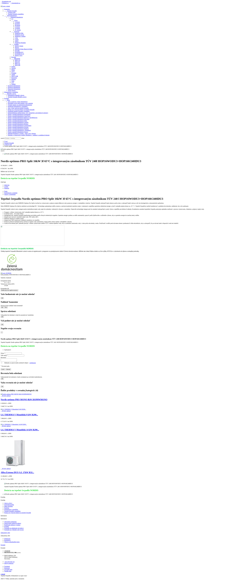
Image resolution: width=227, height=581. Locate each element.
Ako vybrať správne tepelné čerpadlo (18, 108)
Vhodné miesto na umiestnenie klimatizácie (20, 105)
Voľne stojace (12, 90)
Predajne (6, 508)
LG (12, 19)
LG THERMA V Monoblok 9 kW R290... (19, 415)
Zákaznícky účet (5, 532)
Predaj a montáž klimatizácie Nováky (18, 127)
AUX (13, 71)
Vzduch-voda (11, 12)
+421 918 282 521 (9, 561)
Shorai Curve (18, 55)
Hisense (13, 79)
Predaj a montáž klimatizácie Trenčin (18, 122)
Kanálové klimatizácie (14, 85)
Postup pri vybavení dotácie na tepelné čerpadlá (21, 109)
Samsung (15, 31)
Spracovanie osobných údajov (12, 523)
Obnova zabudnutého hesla (12, 542)
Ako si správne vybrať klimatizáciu (17, 101)
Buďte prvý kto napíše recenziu (9, 290)
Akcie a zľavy (8, 503)
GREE (13, 74)
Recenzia (3, 357)
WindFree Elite (19, 33)
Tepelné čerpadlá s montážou (12, 511)
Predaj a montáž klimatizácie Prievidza (18, 119)
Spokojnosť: (7, 350)
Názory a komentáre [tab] (10, 194)
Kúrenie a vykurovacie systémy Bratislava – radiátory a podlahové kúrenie (28, 135)
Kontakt (6, 98)
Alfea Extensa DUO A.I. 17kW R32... (17, 472)
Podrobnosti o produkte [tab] (10, 193)
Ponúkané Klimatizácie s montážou (17, 106)
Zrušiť (2, 369)
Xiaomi (13, 84)
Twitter (6, 186)
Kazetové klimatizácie (14, 87)
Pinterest (6, 188)
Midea (13, 70)
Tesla (12, 81)
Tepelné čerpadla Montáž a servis (17, 97)
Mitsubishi (15, 58)
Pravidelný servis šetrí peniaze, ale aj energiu (20, 103)
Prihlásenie (7, 538)
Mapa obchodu (8, 506)
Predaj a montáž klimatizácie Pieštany (18, 129)
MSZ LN (17, 60)
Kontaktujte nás (6, 1)
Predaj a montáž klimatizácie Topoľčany (19, 116)
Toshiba (15, 44)
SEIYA (17, 47)
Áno (6, 307)
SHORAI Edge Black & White (23, 49)
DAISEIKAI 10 (19, 54)
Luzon (17, 39)
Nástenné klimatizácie (15, 17)
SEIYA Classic (19, 46)
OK (2, 298)
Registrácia (7, 540)
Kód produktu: (5, 274)
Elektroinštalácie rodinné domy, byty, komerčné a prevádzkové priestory (28, 113)
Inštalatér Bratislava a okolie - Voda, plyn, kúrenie (22, 133)
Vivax (14, 20)
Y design (17, 22)
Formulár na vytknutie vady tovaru (14, 529)
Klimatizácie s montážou (11, 92)
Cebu (16, 38)
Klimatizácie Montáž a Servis (16, 95)
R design (17, 23)
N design (17, 28)
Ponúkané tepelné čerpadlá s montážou (19, 111)
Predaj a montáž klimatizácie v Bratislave (19, 130)
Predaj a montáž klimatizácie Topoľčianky (19, 125)
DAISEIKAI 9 (19, 52)
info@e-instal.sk (8, 563)
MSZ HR (17, 65)
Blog (7, 100)
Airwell (13, 68)
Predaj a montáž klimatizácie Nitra (17, 121)
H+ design (18, 30)
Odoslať (8, 369)
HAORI (17, 50)
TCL (12, 82)
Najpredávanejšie (9, 504)
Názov (3, 353)
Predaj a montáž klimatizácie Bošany (18, 124)
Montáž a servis (10, 93)
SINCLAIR (14, 76)
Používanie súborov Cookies (12, 525)
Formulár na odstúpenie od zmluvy (14, 528)
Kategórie (7, 9)
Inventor (13, 57)
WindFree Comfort (20, 36)
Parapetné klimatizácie (14, 89)
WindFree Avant (19, 34)
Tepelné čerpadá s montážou (16, 14)
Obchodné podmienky (10, 521)
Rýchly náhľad (6, 396)
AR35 (16, 41)
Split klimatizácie (10, 15)
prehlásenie (33, 363)
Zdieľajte (6, 185)
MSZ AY (17, 63)
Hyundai (13, 73)
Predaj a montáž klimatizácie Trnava (18, 132)
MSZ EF (17, 62)
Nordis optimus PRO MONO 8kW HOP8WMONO (24, 399)
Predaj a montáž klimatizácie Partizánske (19, 114)
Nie (2, 307)
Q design (17, 27)
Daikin (13, 66)
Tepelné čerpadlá (10, 11)
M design (17, 25)
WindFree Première (20, 42)
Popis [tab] (5, 191)
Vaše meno (4, 355)
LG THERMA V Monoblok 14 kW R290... (20, 430)
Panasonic (14, 78)
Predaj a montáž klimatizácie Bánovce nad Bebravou (22, 117)
